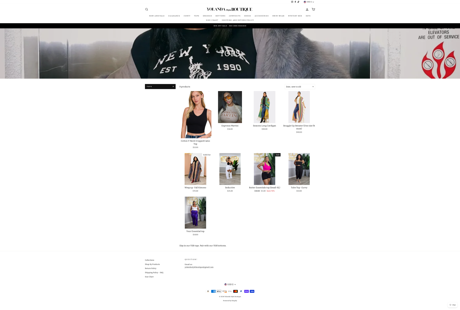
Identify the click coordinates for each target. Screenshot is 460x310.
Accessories (262, 16)
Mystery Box (295, 16)
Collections (149, 260)
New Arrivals (157, 16)
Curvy (187, 16)
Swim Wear (278, 16)
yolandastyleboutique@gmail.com (199, 267)
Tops (196, 16)
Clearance (174, 16)
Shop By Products (152, 264)
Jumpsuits (235, 16)
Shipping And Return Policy (238, 20)
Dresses (207, 16)
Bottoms (220, 16)
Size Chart (212, 20)
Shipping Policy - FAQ (154, 272)
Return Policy (150, 268)
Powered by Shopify (230, 301)
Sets (308, 16)
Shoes (247, 16)
